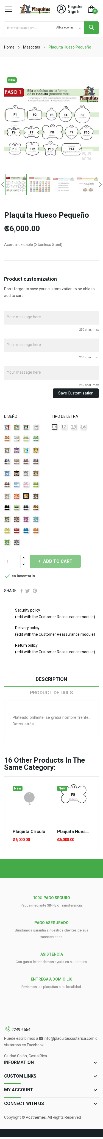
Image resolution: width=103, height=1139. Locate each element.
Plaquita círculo (29, 831)
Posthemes (36, 1117)
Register (75, 6)
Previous (2, 184)
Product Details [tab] (51, 692)
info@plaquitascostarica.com (69, 1038)
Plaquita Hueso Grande (74, 831)
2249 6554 (21, 1029)
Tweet (27, 591)
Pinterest (34, 591)
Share (21, 591)
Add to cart (58, 561)
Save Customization (75, 393)
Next (100, 184)
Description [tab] (51, 679)
